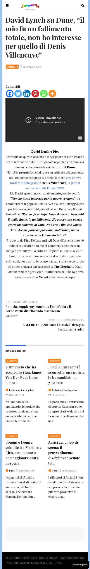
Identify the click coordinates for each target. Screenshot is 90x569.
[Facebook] (10, 93)
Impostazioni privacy (80, 565)
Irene (12, 470)
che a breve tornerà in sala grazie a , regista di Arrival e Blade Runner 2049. (45, 182)
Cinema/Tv (12, 66)
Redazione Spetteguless (21, 390)
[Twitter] (18, 93)
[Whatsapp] (44, 93)
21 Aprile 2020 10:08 (31, 66)
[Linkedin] (27, 93)
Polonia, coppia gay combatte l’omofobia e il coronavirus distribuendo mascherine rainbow (38, 311)
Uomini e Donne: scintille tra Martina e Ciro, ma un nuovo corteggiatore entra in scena (23, 452)
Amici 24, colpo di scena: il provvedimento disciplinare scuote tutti (64, 452)
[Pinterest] (35, 93)
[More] (52, 93)
